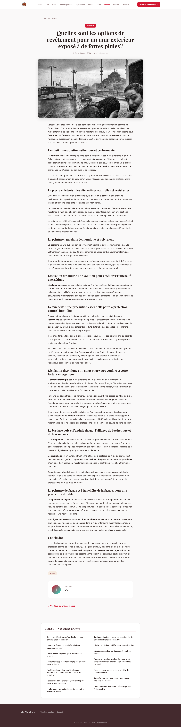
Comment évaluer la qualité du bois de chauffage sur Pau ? (63, 646)
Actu (47, 4)
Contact (60, 712)
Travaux (125, 4)
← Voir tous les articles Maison (61, 606)
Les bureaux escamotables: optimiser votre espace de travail (65, 690)
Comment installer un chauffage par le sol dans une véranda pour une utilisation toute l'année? (113, 662)
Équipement (80, 4)
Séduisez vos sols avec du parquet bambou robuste (112, 652)
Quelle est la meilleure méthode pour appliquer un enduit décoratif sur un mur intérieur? (64, 673)
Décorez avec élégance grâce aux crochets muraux (64, 654)
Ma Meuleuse (28, 712)
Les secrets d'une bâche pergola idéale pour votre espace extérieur (65, 682)
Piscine (116, 4)
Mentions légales (47, 712)
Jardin (98, 4)
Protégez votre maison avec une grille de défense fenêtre (111, 671)
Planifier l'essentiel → (149, 4)
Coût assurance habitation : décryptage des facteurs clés (112, 687)
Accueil (39, 4)
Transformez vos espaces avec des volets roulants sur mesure (111, 679)
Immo (90, 4)
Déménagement (66, 4)
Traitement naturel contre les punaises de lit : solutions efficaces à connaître (113, 638)
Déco (54, 4)
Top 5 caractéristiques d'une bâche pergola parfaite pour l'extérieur (65, 638)
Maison (107, 4)
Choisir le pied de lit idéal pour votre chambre (114, 645)
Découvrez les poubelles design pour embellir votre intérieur (66, 663)
